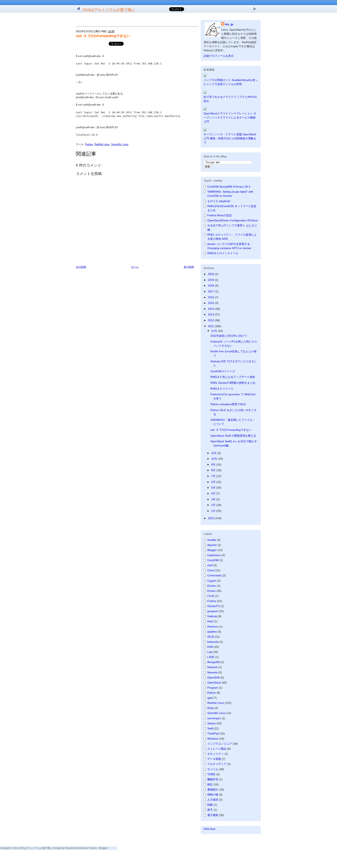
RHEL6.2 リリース (221, 388)
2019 (211, 279)
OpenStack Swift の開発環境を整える (233, 435)
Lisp (209, 651)
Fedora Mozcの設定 (219, 215)
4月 (213, 493)
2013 (211, 314)
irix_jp (229, 24)
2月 (213, 504)
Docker (211, 585)
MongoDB (213, 662)
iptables (212, 631)
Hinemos (212, 626)
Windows (212, 738)
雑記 (210, 784)
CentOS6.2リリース (222, 371)
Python (211, 692)
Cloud (211, 570)
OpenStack (214, 682)
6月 (213, 481)
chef (210, 565)
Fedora (89, 144)
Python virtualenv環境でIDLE (228, 404)
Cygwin (211, 580)
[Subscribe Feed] (254, 8)
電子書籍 (212, 815)
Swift (210, 728)
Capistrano (214, 555)
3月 (213, 499)
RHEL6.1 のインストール (222, 253)
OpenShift (213, 677)
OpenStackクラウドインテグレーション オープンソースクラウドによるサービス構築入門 (230, 117)
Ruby (210, 707)
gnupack (212, 611)
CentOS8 (213, 560)
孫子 (210, 809)
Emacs (211, 590)
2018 (211, 285)
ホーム (135, 266)
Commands (214, 575)
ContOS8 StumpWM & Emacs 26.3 (228, 186)
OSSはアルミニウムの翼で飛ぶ (108, 10)
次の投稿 (81, 266)
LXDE (210, 657)
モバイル (212, 769)
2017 (211, 291)
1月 (213, 510)
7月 (213, 476)
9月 (213, 464)
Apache (212, 544)
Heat (210, 621)
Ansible (211, 539)
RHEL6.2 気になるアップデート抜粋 (232, 376)
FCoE (210, 595)
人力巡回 (212, 799)
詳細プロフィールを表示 (219, 55)
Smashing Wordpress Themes (81, 848)
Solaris (211, 723)
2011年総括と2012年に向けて (228, 335)
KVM (210, 646)
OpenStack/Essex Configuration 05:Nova (232, 220)
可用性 (211, 774)
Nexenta (212, 672)
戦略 (210, 804)
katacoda (213, 641)
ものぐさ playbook (218, 201)
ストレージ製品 (216, 748)
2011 (211, 326)
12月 (214, 330)
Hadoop (212, 616)
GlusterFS (213, 606)
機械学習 (212, 779)
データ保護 (214, 758)
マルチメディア (216, 763)
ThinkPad (213, 733)
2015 (211, 302)
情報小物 (212, 794)
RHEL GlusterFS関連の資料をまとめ (232, 382)
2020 (211, 274)
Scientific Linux (120, 144)
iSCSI (210, 636)
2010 (211, 518)
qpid (210, 697)
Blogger (212, 550)
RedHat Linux (102, 144)
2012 (211, 320)
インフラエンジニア (219, 743)
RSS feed (209, 828)
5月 (213, 487)
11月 (214, 453)
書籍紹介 (212, 789)
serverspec (214, 718)
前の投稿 (189, 266)
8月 (213, 470)
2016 (211, 297)
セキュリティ (215, 753)
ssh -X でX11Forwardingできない (103, 36)
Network (212, 667)
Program (212, 687)
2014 (211, 308)
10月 (214, 458)
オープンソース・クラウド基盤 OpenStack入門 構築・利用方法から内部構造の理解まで (230, 138)
